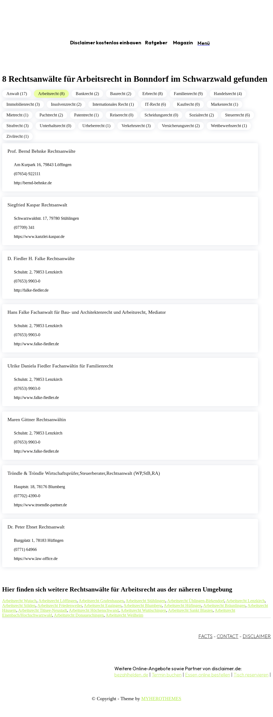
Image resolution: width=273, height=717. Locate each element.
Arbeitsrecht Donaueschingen (79, 615)
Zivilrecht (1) (17, 136)
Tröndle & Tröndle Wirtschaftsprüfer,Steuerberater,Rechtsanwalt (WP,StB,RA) (83, 473)
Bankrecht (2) (87, 93)
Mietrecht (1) (17, 115)
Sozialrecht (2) (201, 115)
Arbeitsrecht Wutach (19, 600)
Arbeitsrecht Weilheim (124, 615)
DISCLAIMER (257, 636)
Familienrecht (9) (188, 93)
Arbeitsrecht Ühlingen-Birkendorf (195, 600)
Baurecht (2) (120, 93)
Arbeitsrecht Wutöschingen (143, 610)
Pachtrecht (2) (51, 115)
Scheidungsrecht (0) (161, 115)
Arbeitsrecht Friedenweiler (59, 605)
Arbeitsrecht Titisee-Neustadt (42, 610)
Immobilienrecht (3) (23, 104)
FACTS (205, 636)
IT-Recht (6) (155, 104)
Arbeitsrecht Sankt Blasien (190, 610)
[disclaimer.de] (28, 43)
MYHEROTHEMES (161, 698)
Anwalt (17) (16, 93)
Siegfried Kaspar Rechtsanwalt (37, 204)
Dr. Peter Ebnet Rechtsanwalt (36, 527)
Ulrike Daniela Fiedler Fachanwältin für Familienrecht (60, 366)
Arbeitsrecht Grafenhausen (101, 600)
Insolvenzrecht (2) (66, 104)
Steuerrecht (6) (237, 115)
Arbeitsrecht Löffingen (57, 600)
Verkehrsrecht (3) (136, 125)
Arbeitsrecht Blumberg (142, 605)
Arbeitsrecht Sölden (18, 605)
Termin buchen (167, 675)
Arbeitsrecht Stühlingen (145, 600)
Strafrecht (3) (17, 125)
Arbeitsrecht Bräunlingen (224, 605)
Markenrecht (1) (224, 104)
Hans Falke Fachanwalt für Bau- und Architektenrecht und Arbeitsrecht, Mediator (86, 312)
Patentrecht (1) (86, 115)
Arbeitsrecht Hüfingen (182, 605)
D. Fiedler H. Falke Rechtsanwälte (41, 258)
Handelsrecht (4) (228, 93)
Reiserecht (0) (121, 115)
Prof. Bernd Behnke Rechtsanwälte (41, 151)
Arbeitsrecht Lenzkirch (245, 600)
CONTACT (227, 636)
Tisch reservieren (251, 675)
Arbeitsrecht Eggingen (103, 605)
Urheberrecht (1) (96, 125)
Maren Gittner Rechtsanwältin (36, 419)
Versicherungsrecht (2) (181, 125)
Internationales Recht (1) (113, 104)
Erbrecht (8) (152, 93)
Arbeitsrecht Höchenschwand (94, 610)
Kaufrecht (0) (188, 104)
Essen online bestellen (207, 675)
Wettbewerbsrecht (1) (229, 125)
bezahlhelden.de (131, 675)
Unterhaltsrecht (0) (55, 125)
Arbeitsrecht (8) (51, 93)
